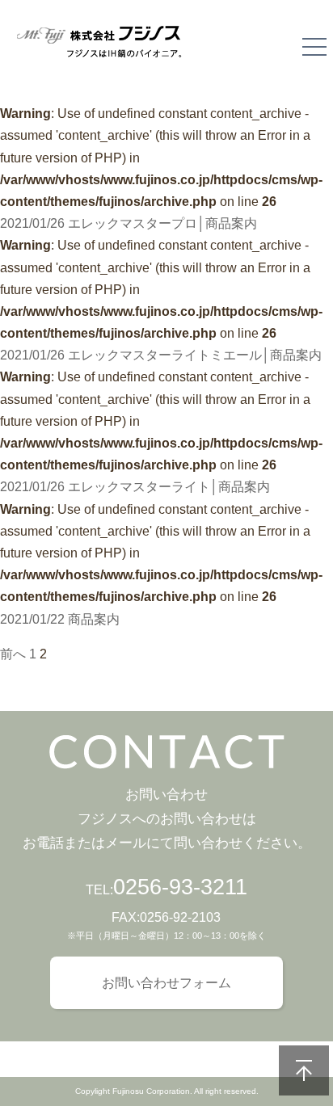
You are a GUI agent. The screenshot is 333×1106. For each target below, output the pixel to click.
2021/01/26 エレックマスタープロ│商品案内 (128, 223)
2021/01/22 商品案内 (60, 619)
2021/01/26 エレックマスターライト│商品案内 (135, 487)
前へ (13, 654)
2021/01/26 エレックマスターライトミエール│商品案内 (161, 355)
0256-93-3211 (180, 887)
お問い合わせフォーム (166, 983)
